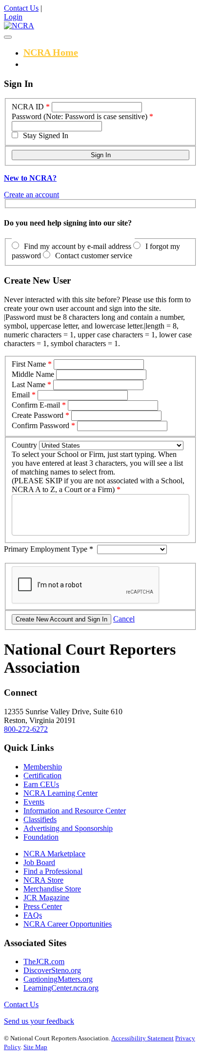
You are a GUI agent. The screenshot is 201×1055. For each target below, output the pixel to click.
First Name (29, 364)
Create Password (37, 415)
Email (21, 395)
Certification (42, 775)
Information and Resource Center (74, 811)
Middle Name (33, 374)
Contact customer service (93, 255)
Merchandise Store (52, 889)
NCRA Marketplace (54, 853)
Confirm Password (40, 425)
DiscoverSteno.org (52, 970)
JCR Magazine (46, 897)
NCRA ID (28, 107)
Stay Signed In (45, 135)
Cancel (124, 619)
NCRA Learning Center (60, 793)
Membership (42, 767)
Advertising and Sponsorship (68, 828)
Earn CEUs (41, 784)
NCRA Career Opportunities (67, 924)
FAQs (32, 915)
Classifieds (40, 819)
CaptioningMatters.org (58, 979)
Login (13, 17)
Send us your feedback (39, 1021)
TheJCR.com (43, 961)
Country (24, 445)
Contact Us (21, 8)
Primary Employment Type (48, 549)
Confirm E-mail (36, 405)
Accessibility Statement (142, 1038)
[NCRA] (19, 25)
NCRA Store (43, 880)
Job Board (39, 862)
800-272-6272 (26, 729)
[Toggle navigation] (8, 37)
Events (33, 802)
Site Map (35, 1047)
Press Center (42, 906)
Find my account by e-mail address (77, 246)
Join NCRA (47, 63)
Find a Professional (52, 871)
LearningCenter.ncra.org (61, 988)
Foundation (41, 837)
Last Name (28, 384)
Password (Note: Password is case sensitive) (79, 116)
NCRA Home (50, 52)
